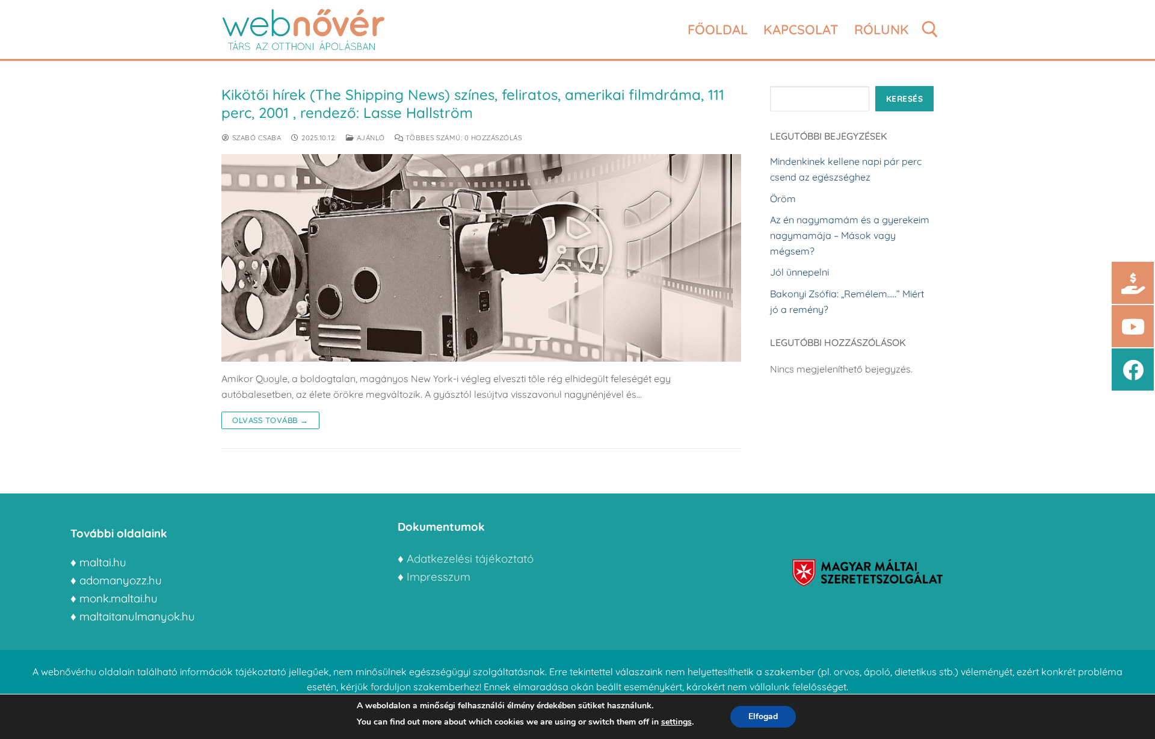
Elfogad (763, 716)
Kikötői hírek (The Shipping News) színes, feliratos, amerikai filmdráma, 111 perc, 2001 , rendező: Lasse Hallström (472, 103)
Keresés (904, 98)
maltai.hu (102, 562)
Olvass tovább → (270, 420)
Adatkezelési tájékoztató (470, 558)
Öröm (783, 199)
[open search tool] (930, 29)
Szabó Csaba (255, 137)
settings (676, 722)
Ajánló (369, 137)
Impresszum (440, 576)
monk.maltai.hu (118, 598)
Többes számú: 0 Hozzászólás (462, 137)
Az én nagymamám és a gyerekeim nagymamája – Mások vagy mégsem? (849, 235)
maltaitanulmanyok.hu (137, 616)
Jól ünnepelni (799, 272)
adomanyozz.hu (120, 580)
